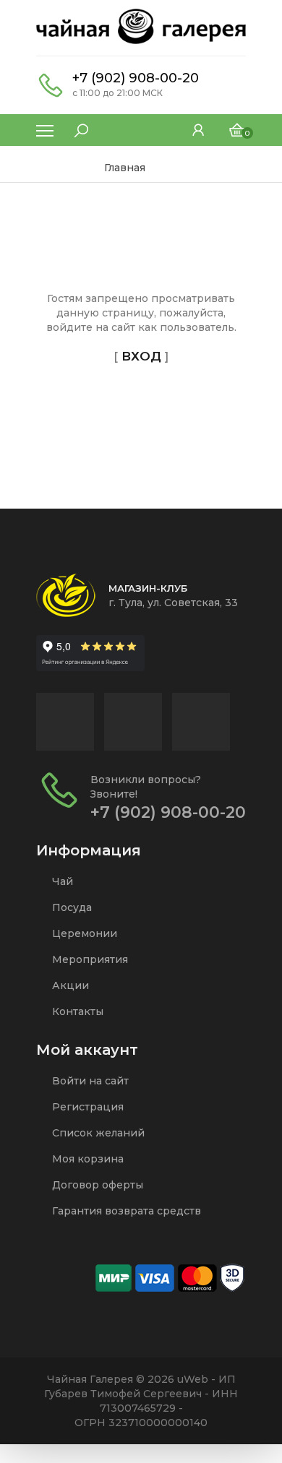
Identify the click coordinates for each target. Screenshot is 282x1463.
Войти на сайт (89, 1080)
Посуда (70, 907)
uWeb (192, 1379)
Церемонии (83, 933)
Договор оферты (96, 1184)
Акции (69, 985)
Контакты (76, 1011)
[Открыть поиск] (74, 127)
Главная (124, 167)
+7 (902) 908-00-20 (135, 78)
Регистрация (86, 1106)
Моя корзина (86, 1158)
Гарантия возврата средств (125, 1210)
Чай (61, 881)
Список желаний (97, 1132)
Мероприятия (88, 959)
